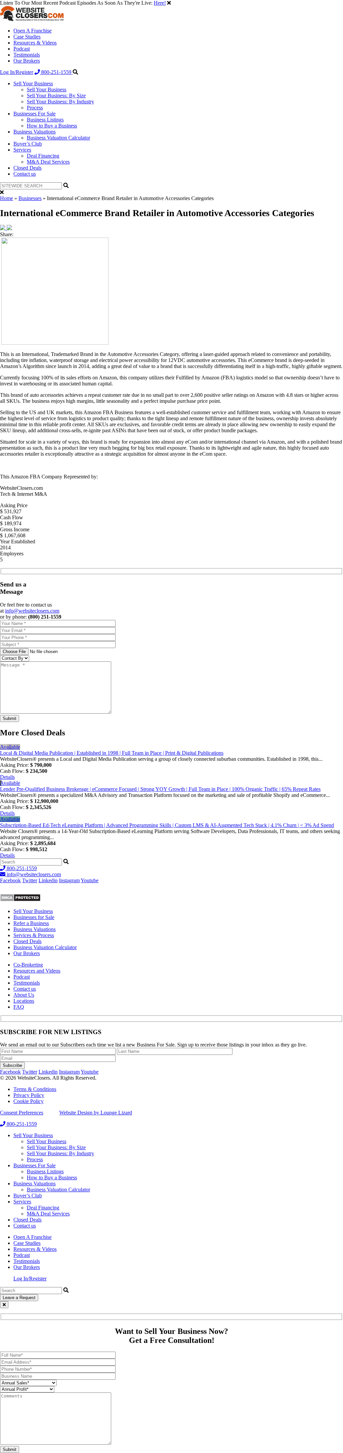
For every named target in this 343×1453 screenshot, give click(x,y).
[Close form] (4, 1304)
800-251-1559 (56, 72)
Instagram (69, 880)
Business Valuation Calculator (58, 138)
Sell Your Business (33, 83)
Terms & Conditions (34, 1089)
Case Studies (27, 36)
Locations (23, 1001)
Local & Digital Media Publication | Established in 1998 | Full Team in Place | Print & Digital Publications (111, 753)
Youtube (89, 880)
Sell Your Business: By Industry (60, 101)
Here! (160, 3)
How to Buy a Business (52, 125)
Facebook (10, 880)
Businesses (30, 198)
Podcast (21, 49)
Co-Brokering (28, 965)
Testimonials (26, 55)
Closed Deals (27, 168)
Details (7, 777)
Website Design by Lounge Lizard (95, 1112)
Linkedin (48, 880)
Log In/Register (16, 72)
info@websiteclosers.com (32, 611)
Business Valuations (34, 131)
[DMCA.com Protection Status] (20, 900)
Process (35, 107)
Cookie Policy (28, 1101)
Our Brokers (26, 61)
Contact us (24, 174)
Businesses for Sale (33, 917)
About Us (23, 995)
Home (6, 198)
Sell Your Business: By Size (56, 95)
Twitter (29, 880)
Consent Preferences (21, 1112)
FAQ (18, 1007)
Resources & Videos (35, 43)
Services (22, 150)
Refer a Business (31, 923)
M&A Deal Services (48, 162)
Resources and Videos (36, 971)
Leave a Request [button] (19, 1297)
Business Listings (45, 119)
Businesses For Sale (34, 113)
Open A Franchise (32, 30)
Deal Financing (43, 156)
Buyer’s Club (27, 144)
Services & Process (33, 935)
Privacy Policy (28, 1095)
